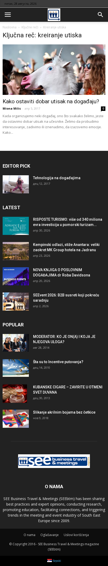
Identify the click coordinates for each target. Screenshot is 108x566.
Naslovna (10, 27)
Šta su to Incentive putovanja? (58, 362)
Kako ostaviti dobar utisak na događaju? (51, 101)
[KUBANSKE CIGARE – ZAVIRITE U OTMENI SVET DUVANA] (15, 393)
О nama (29, 535)
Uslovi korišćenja (76, 535)
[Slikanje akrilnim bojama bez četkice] (16, 419)
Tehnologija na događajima (56, 178)
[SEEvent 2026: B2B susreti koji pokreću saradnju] (16, 301)
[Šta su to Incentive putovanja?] (16, 368)
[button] (100, 15)
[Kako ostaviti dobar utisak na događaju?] (54, 69)
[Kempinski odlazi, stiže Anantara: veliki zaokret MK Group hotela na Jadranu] (16, 251)
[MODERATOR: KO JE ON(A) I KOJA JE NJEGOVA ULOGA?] (16, 343)
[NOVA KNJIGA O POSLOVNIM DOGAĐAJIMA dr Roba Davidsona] (16, 276)
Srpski (56, 560)
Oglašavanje (49, 535)
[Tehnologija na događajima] (16, 184)
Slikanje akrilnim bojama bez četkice (64, 412)
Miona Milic (12, 108)
